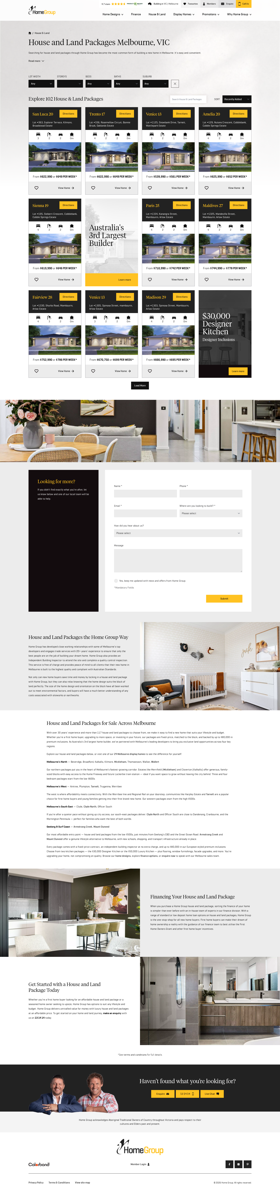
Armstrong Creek (83, 826)
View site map (82, 1182)
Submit (224, 598)
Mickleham (120, 761)
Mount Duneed (101, 826)
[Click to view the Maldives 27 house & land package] (225, 248)
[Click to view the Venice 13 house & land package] (168, 157)
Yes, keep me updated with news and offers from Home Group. (152, 580)
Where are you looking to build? (197, 505)
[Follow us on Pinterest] (247, 1164)
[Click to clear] (175, 84)
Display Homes (182, 14)
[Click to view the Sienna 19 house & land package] (55, 248)
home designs (123, 855)
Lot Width (35, 76)
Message (118, 545)
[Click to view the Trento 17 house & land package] (111, 157)
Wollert (155, 761)
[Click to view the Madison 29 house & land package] (168, 340)
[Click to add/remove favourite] (36, 188)
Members (211, 3)
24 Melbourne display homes (129, 754)
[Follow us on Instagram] (238, 1164)
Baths (117, 76)
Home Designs (111, 14)
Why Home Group (237, 14)
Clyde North (90, 806)
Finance (136, 14)
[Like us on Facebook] (229, 1164)
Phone (183, 486)
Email (117, 505)
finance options (149, 855)
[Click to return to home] (42, 10)
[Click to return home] (30, 33)
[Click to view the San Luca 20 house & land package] (55, 157)
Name (117, 486)
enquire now (168, 855)
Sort (217, 99)
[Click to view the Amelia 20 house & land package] (225, 157)
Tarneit (95, 786)
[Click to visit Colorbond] (39, 1164)
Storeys (62, 76)
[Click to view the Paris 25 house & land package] (168, 248)
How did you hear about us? (129, 525)
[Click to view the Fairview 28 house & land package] (55, 340)
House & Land (157, 14)
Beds (88, 76)
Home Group (227, 1182)
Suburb (147, 76)
